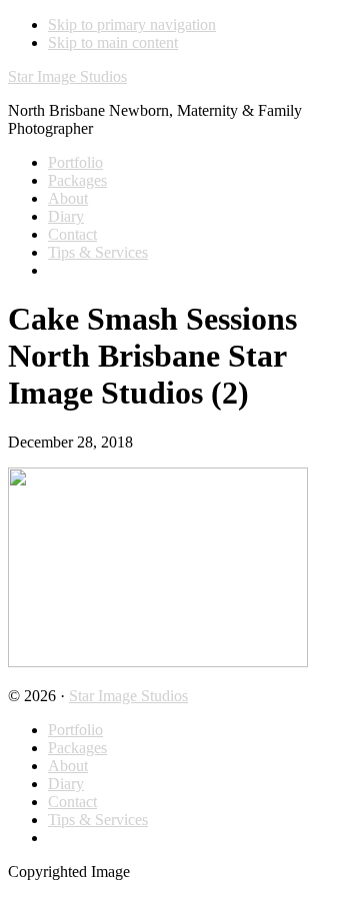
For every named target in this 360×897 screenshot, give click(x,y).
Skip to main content (113, 42)
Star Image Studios (67, 76)
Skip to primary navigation (132, 24)
